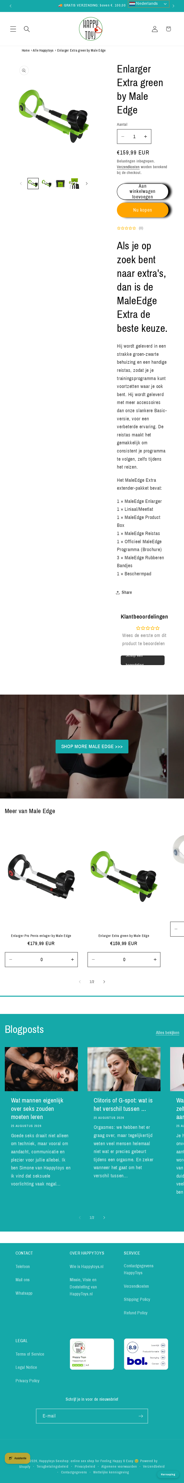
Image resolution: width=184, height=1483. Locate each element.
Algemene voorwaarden (119, 1466)
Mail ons (23, 1279)
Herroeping (168, 1474)
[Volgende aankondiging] (173, 6)
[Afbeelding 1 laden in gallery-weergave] (33, 183)
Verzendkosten (128, 167)
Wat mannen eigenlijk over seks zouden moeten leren (37, 1108)
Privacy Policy (28, 1380)
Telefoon (23, 1266)
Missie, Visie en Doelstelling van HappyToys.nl (83, 1286)
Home (26, 50)
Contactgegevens (74, 1472)
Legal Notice (26, 1367)
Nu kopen (142, 210)
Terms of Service (30, 1354)
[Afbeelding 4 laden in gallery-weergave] (74, 183)
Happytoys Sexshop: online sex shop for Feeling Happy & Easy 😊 (89, 1461)
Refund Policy (136, 1312)
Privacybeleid (85, 1466)
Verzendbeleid (154, 1466)
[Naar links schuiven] (21, 183)
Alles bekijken (167, 1032)
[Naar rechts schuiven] (86, 183)
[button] (13, 29)
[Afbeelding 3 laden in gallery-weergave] (60, 183)
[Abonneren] (141, 1416)
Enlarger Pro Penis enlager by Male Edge (41, 936)
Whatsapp (24, 1293)
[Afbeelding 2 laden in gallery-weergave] (46, 183)
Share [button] (127, 592)
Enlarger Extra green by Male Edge (124, 936)
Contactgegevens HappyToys (139, 1269)
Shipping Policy (137, 1299)
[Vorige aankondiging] (10, 6)
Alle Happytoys (43, 50)
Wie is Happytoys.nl (87, 1266)
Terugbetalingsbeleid (53, 1466)
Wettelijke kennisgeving (111, 1472)
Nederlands (146, 3)
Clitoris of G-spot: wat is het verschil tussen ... (123, 1104)
